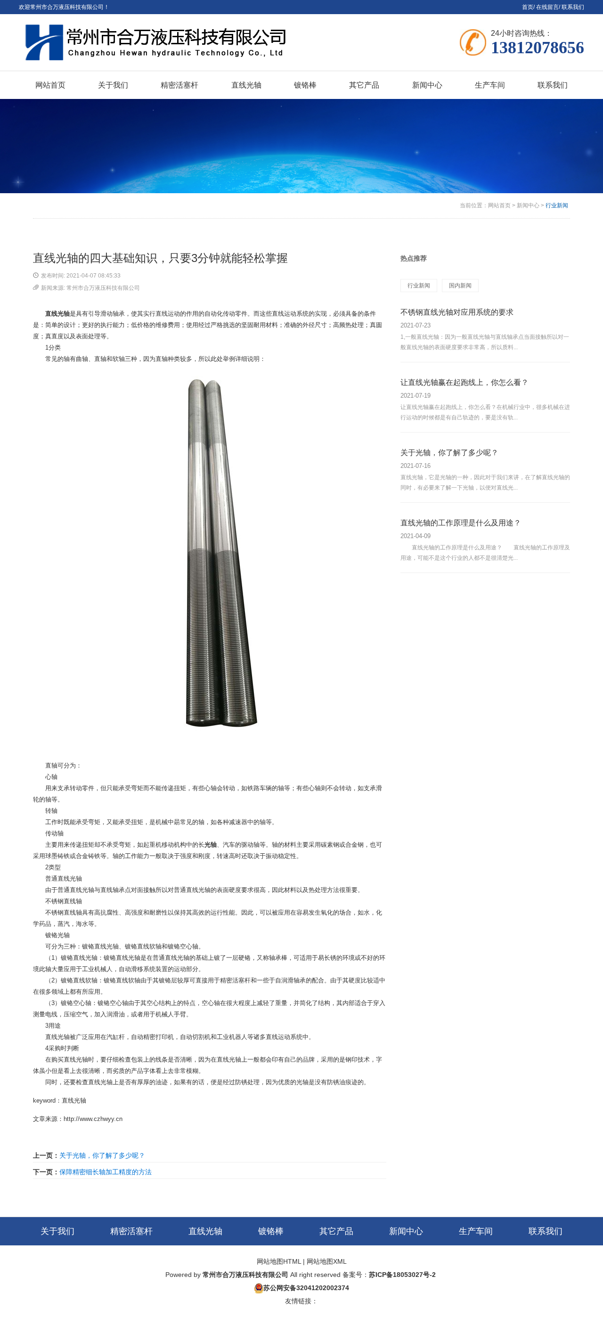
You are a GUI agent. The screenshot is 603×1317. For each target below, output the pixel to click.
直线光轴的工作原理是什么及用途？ (460, 523)
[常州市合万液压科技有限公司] (160, 42)
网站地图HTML (279, 1261)
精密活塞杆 (131, 1231)
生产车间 (476, 1231)
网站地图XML (327, 1261)
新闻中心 (528, 205)
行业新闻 (557, 205)
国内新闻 (460, 285)
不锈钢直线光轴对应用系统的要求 (456, 312)
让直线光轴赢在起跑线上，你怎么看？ (464, 382)
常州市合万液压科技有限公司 (245, 1274)
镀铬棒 (271, 1231)
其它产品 (336, 1231)
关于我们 (57, 1231)
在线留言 (547, 7)
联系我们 (573, 7)
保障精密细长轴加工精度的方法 (105, 1172)
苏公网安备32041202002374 (306, 1288)
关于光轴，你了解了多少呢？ (102, 1155)
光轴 (210, 844)
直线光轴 (57, 313)
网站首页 (499, 205)
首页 (527, 7)
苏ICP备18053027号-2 (402, 1274)
